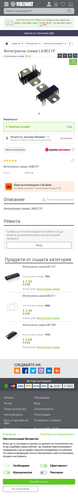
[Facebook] (25, 371)
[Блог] (17, 371)
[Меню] (6, 4)
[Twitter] (33, 371)
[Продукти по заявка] (56, 4)
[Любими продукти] (63, 4)
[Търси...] (69, 11)
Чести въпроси (13, 414)
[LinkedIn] (49, 371)
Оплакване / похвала (47, 420)
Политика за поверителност (57, 434)
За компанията (43, 408)
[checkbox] (6, 466)
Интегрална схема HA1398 (39, 324)
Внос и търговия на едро (16, 421)
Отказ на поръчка (15, 408)
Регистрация (42, 414)
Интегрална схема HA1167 (39, 266)
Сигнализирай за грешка (60, 199)
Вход (39, 245)
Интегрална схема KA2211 (39, 295)
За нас (8, 403)
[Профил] (49, 4)
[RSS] (57, 371)
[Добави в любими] (73, 160)
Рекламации (41, 397)
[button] (11, 434)
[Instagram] (41, 371)
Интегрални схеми (48, 289)
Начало (8, 397)
